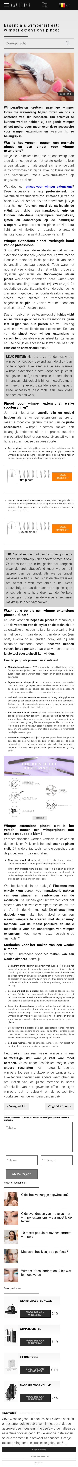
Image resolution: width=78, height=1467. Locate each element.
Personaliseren (39, 1462)
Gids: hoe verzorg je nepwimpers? (44, 1195)
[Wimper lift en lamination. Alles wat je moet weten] (11, 1275)
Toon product (62, 477)
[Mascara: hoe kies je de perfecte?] (11, 1256)
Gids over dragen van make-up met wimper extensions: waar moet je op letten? (46, 1217)
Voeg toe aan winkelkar (35, 1313)
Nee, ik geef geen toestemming (39, 1456)
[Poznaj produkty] (6, 5)
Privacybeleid (9, 1413)
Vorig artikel (17, 1106)
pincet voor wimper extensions (49, 186)
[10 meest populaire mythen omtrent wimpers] (11, 1237)
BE (62, 5)
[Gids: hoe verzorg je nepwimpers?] (11, 1199)
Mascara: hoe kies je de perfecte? (44, 1252)
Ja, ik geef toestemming (39, 1449)
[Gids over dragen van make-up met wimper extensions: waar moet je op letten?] (11, 1218)
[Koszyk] (67, 5)
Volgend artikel (58, 1106)
